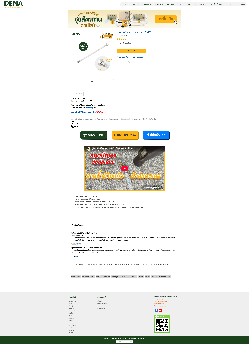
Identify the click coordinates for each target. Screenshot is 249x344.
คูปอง (194, 4)
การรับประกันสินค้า (102, 303)
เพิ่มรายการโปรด (124, 57)
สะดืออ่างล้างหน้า (73, 311)
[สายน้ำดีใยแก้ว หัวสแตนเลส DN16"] (92, 53)
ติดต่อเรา (230, 4)
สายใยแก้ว (133, 62)
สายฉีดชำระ (72, 318)
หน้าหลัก (124, 4)
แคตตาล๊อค (241, 4)
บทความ (99, 311)
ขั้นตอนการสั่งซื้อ (101, 308)
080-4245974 (162, 301)
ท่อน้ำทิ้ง (71, 316)
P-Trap (71, 323)
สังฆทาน (71, 333)
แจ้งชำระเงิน (203, 4)
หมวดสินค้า (146, 4)
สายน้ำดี (126, 62)
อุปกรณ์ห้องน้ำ (72, 301)
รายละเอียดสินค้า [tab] (77, 94)
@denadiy (89, 107)
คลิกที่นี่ (78, 244)
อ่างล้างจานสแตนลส (74, 328)
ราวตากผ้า (71, 330)
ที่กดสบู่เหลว (72, 306)
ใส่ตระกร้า (132, 51)
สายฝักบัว (71, 320)
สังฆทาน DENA (185, 4)
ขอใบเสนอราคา (159, 4)
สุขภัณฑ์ (71, 303)
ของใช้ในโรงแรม (172, 4)
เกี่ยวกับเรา (134, 4)
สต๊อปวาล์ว (72, 308)
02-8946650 (162, 306)
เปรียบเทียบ (139, 57)
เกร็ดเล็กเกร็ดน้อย (216, 4)
